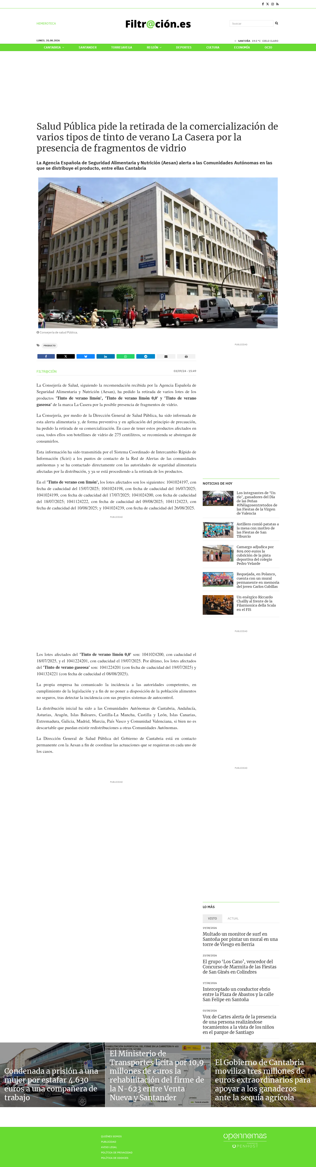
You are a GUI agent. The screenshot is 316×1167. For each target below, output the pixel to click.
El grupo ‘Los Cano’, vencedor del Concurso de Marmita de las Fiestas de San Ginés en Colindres (239, 967)
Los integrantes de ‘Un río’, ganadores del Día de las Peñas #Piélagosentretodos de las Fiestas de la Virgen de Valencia (257, 503)
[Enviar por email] (166, 356)
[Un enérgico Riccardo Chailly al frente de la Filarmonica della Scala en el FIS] (218, 605)
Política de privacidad (116, 1152)
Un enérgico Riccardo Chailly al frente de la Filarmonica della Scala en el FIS (256, 603)
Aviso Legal (109, 1147)
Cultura (212, 47)
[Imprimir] (186, 356)
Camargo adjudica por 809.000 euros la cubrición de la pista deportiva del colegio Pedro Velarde (255, 555)
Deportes (184, 47)
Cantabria (52, 47)
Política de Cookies (114, 1157)
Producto (49, 345)
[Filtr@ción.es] (158, 23)
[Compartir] (46, 356)
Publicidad (108, 1141)
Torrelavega (121, 47)
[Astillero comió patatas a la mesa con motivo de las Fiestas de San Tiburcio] (218, 530)
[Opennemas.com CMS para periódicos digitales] (245, 1140)
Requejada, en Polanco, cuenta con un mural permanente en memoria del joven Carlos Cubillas (258, 580)
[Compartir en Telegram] (145, 356)
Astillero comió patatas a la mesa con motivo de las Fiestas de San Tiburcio (258, 530)
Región (153, 47)
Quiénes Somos (111, 1136)
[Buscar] (276, 23)
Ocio (268, 47)
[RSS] (277, 4)
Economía (242, 47)
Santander (88, 47)
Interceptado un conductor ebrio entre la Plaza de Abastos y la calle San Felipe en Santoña (238, 994)
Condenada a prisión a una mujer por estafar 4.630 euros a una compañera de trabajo (51, 1084)
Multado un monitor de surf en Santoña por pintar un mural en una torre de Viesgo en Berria (240, 939)
